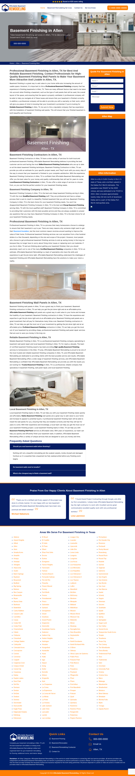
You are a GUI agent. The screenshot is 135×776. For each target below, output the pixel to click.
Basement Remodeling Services (59, 8)
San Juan (102, 586)
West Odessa (103, 693)
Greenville (45, 626)
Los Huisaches (75, 565)
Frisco (44, 601)
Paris (72, 666)
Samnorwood (103, 574)
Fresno (44, 595)
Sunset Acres (103, 629)
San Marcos (103, 589)
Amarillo (16, 555)
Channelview (18, 629)
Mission (73, 611)
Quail (72, 696)
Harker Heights (47, 638)
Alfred (16, 543)
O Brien (73, 647)
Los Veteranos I (75, 574)
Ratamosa (73, 715)
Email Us (97, 744)
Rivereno (102, 543)
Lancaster (45, 712)
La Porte (45, 699)
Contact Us (78, 8)
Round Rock (103, 555)
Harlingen (45, 641)
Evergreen (45, 561)
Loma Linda (74, 552)
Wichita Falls (103, 699)
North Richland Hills (77, 644)
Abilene (16, 537)
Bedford (16, 583)
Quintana (73, 703)
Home (42, 8)
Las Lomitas (46, 718)
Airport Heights (19, 540)
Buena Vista (18, 601)
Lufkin (72, 586)
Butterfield (17, 607)
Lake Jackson (47, 706)
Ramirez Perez (75, 709)
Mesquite (73, 601)
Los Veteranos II (76, 577)
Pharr (72, 678)
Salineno (102, 571)
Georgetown (46, 611)
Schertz (101, 595)
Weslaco (102, 690)
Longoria (73, 555)
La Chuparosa (47, 684)
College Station (19, 641)
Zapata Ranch (104, 709)
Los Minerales (75, 568)
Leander (73, 540)
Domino (16, 699)
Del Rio (16, 684)
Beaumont (17, 580)
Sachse (101, 565)
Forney (44, 589)
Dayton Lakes (18, 678)
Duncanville (18, 706)
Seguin (101, 598)
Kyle (43, 681)
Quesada (73, 699)
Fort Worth (45, 592)
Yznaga (101, 706)
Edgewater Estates (20, 712)
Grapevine (45, 623)
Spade (101, 611)
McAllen (73, 592)
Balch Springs (19, 574)
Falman (44, 571)
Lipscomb (73, 546)
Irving (44, 666)
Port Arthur (74, 684)
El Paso (45, 546)
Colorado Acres (19, 647)
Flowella (45, 583)
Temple (101, 635)
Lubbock (73, 583)
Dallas (16, 675)
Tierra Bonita (103, 650)
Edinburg (17, 715)
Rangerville (74, 712)
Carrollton (17, 617)
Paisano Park (75, 660)
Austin (16, 571)
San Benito (102, 583)
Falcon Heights (47, 565)
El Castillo (45, 540)
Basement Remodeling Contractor (64, 747)
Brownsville (18, 595)
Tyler (100, 663)
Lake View (45, 709)
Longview (73, 558)
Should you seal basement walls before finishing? (31, 446)
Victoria (101, 672)
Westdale (102, 696)
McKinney (73, 595)
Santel (101, 592)
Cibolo (16, 632)
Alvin (15, 549)
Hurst (44, 653)
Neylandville (74, 635)
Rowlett (101, 561)
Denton (16, 690)
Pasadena (73, 669)
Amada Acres (18, 552)
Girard (44, 614)
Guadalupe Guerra (48, 629)
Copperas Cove (19, 663)
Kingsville (45, 678)
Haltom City (46, 635)
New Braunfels (75, 632)
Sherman (102, 601)
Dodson (16, 696)
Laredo (44, 715)
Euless (44, 558)
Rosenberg (102, 552)
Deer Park (17, 681)
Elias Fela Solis (47, 552)
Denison (17, 687)
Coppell (16, 660)
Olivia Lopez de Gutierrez (79, 653)
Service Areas (90, 8)
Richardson (103, 537)
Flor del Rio (46, 580)
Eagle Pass (18, 709)
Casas (16, 620)
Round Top (102, 558)
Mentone (73, 598)
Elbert (44, 549)
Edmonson (17, 718)
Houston (45, 644)
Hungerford (46, 647)
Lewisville (73, 543)
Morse (72, 623)
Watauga (102, 681)
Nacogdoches (75, 629)
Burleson (17, 604)
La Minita (45, 696)
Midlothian (74, 607)
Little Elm (73, 549)
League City (74, 537)
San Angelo (103, 577)
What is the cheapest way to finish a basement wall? (32, 473)
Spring (101, 617)
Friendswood (46, 598)
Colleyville (17, 644)
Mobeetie (73, 620)
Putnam (73, 693)
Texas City (102, 641)
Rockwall (102, 546)
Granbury (45, 617)
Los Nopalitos (75, 571)
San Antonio (103, 580)
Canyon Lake (18, 614)
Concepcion (18, 650)
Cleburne (17, 635)
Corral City (17, 669)
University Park (104, 669)
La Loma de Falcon (49, 693)
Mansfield (73, 589)
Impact (44, 663)
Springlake (102, 620)
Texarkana (102, 638)
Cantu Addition (19, 611)
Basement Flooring (58, 739)
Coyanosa (17, 672)
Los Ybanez (74, 580)
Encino (44, 555)
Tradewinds (103, 660)
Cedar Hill (17, 623)
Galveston (45, 604)
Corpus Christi (19, 666)
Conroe (16, 653)
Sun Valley (102, 626)
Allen (18, 63)
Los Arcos (73, 561)
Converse (17, 657)
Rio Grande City (104, 540)
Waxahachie (103, 684)
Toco (100, 657)
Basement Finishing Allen (31, 63)
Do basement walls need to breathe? (26, 467)
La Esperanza (47, 690)
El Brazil (45, 537)
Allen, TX (97, 749)
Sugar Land (103, 623)
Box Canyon (18, 592)
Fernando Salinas (48, 577)
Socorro (101, 604)
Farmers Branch (47, 574)
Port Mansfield (75, 687)
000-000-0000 (119, 7)
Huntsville (45, 650)
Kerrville (45, 672)
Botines (16, 589)
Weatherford (103, 687)
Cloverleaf (17, 638)
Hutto (44, 657)
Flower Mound (47, 586)
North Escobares (76, 641)
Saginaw (102, 568)
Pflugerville (74, 675)
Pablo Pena (74, 657)
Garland (45, 607)
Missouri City (74, 617)
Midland (73, 604)
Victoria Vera (103, 675)
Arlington (17, 565)
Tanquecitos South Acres (107, 632)
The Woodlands (104, 647)
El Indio (44, 543)
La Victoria (46, 703)
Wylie (101, 703)
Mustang (73, 626)
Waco (101, 678)
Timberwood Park (105, 653)
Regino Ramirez (76, 718)
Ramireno (73, 706)
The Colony (103, 644)
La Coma (45, 687)
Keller (44, 669)
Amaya (16, 558)
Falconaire (46, 568)
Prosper (73, 690)
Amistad (16, 561)
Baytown (17, 577)
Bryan (16, 598)
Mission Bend (75, 614)
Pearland (73, 672)
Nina (72, 638)
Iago (43, 660)
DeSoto (16, 693)
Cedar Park (18, 626)
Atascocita (17, 568)
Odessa (73, 650)
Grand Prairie (46, 620)
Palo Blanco (74, 663)
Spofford (102, 614)
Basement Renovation (59, 743)
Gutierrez (45, 632)
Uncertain (102, 666)
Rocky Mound (103, 549)
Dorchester (17, 703)
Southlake (102, 607)
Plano (72, 681)
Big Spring (17, 586)
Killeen (44, 675)
